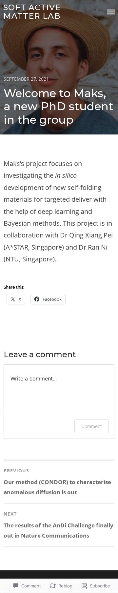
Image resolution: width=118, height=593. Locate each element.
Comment (91, 426)
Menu (111, 12)
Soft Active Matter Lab (32, 12)
